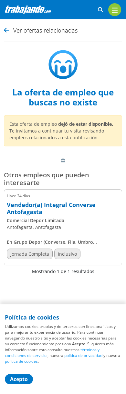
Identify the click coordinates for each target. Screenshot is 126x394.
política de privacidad (83, 355)
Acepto (19, 379)
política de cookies (21, 361)
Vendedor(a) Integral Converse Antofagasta (51, 208)
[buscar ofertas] (100, 9)
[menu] (114, 9)
